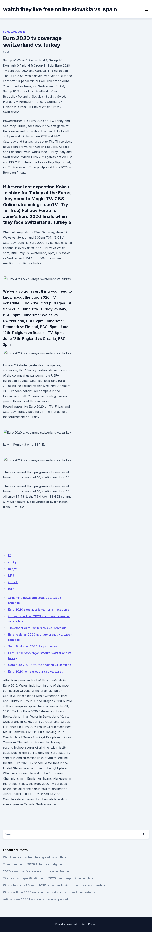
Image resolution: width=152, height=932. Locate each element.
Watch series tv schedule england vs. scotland (35, 857)
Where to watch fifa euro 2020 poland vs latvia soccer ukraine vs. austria (54, 885)
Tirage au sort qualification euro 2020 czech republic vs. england (48, 878)
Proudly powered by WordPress (75, 924)
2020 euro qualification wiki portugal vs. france (36, 871)
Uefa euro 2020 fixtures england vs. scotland (39, 665)
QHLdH (13, 582)
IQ (9, 555)
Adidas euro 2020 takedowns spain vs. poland (35, 899)
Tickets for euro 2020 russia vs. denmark (37, 628)
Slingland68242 (14, 31)
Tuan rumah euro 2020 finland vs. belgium (32, 864)
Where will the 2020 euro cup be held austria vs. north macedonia (49, 892)
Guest (7, 51)
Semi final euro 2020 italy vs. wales (33, 646)
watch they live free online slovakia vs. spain (60, 9)
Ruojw (12, 569)
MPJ (11, 575)
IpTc (11, 589)
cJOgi (12, 562)
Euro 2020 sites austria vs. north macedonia (38, 609)
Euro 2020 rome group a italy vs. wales (35, 671)
